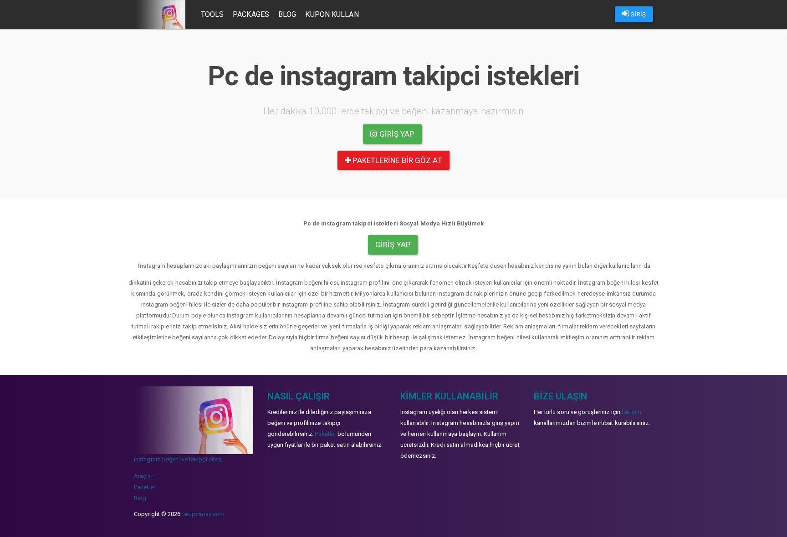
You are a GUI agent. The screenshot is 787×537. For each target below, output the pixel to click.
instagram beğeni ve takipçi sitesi (178, 459)
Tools (212, 14)
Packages (251, 14)
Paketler (144, 487)
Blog (287, 14)
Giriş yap (396, 133)
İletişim (631, 412)
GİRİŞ (637, 14)
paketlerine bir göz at (396, 160)
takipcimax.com (203, 514)
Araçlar (143, 476)
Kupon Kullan (331, 14)
